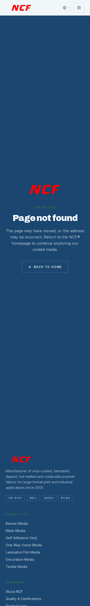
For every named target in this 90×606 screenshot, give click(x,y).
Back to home (48, 267)
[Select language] (67, 8)
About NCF (14, 591)
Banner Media (17, 523)
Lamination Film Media (23, 552)
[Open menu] (79, 7)
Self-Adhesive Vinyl (21, 538)
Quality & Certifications (23, 599)
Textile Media (16, 567)
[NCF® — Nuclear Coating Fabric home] (21, 7)
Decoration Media (20, 559)
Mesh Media (15, 531)
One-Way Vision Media (24, 545)
